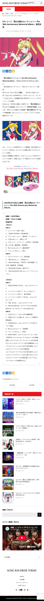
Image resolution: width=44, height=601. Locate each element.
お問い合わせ (22, 585)
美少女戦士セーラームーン (12, 379)
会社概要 (22, 579)
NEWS (8, 9)
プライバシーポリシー (22, 582)
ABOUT (22, 576)
